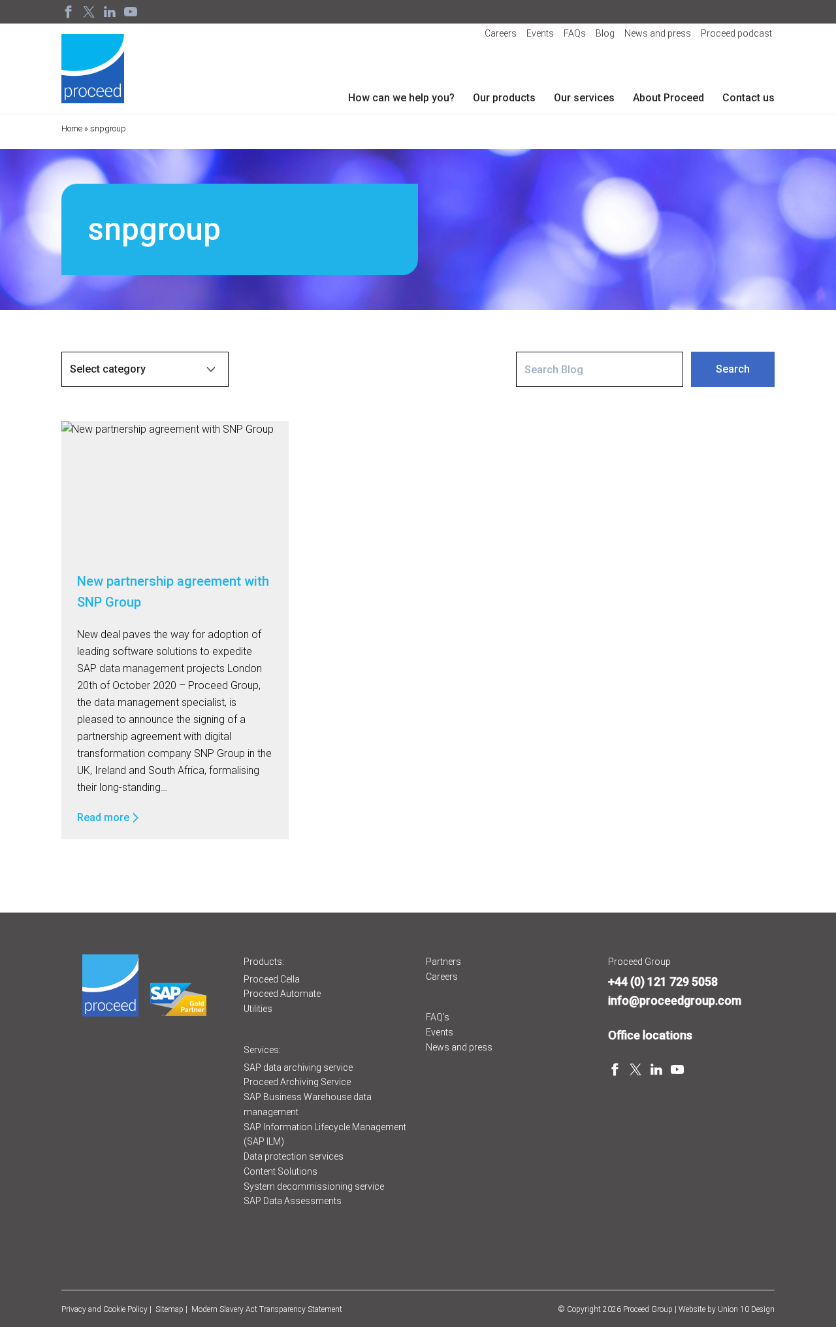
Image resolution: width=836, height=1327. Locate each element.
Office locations (650, 1035)
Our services (584, 98)
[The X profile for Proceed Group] (88, 11)
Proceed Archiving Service (297, 1082)
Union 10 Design (746, 1309)
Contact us (748, 98)
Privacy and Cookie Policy (104, 1309)
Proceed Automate (282, 993)
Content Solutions (280, 1171)
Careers (501, 33)
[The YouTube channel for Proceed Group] (130, 11)
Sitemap (169, 1309)
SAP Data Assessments (293, 1201)
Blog (605, 33)
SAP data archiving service (298, 1067)
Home (71, 128)
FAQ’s (437, 1017)
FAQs (575, 33)
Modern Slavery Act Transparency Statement (266, 1309)
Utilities (258, 1008)
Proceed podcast (736, 33)
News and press (657, 33)
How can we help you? (401, 98)
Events (540, 33)
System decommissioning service (314, 1186)
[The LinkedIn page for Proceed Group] (109, 11)
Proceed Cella (272, 979)
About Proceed (668, 98)
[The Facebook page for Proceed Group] (67, 11)
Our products (504, 98)
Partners (443, 961)
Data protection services (294, 1156)
